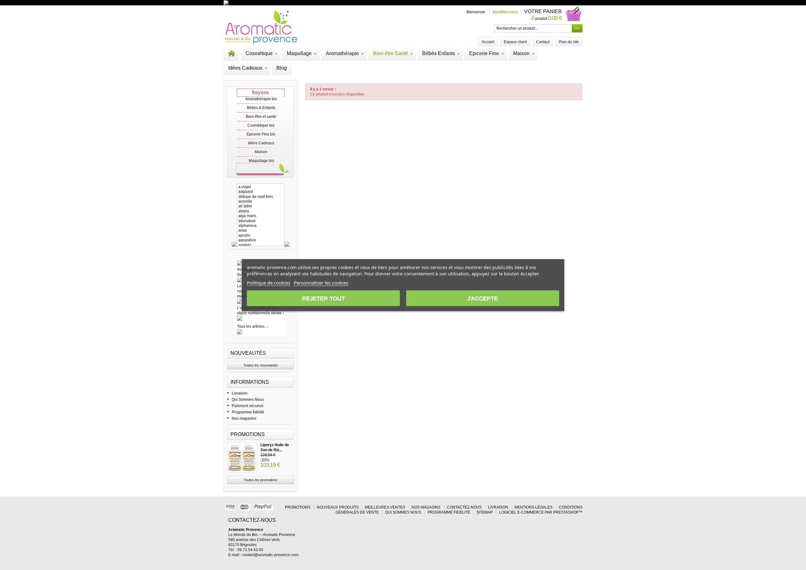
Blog (281, 68)
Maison (521, 53)
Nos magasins (244, 418)
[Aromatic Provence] (261, 27)
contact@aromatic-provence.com (270, 555)
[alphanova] (261, 225)
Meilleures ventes (385, 507)
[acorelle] (261, 201)
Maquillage (299, 53)
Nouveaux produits (338, 507)
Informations (249, 382)
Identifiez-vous (505, 12)
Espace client (515, 42)
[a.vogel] (261, 187)
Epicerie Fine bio (261, 134)
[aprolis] (261, 235)
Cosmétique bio (261, 125)
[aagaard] (261, 191)
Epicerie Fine (484, 53)
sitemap (484, 512)
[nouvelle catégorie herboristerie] (253, 2)
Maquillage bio (261, 160)
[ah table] (261, 206)
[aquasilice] (261, 240)
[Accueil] (231, 53)
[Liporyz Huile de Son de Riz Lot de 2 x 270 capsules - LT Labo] (242, 457)
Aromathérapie (342, 53)
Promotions (247, 434)
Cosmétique (259, 53)
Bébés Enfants (438, 53)
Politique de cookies (268, 282)
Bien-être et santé (261, 116)
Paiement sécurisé (248, 406)
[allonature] (261, 221)
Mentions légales (533, 507)
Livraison (239, 393)
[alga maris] (261, 216)
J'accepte (482, 298)
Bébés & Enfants (261, 108)
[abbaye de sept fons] (261, 196)
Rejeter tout (323, 298)
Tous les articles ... (252, 326)
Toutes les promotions (260, 480)
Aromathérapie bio (261, 99)
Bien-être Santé (390, 53)
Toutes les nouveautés (260, 365)
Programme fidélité (248, 412)
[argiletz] (261, 245)
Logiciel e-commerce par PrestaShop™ (540, 512)
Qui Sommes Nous (248, 399)
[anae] (261, 230)
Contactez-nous (464, 507)
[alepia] (261, 211)
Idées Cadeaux (245, 68)
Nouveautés (248, 353)
